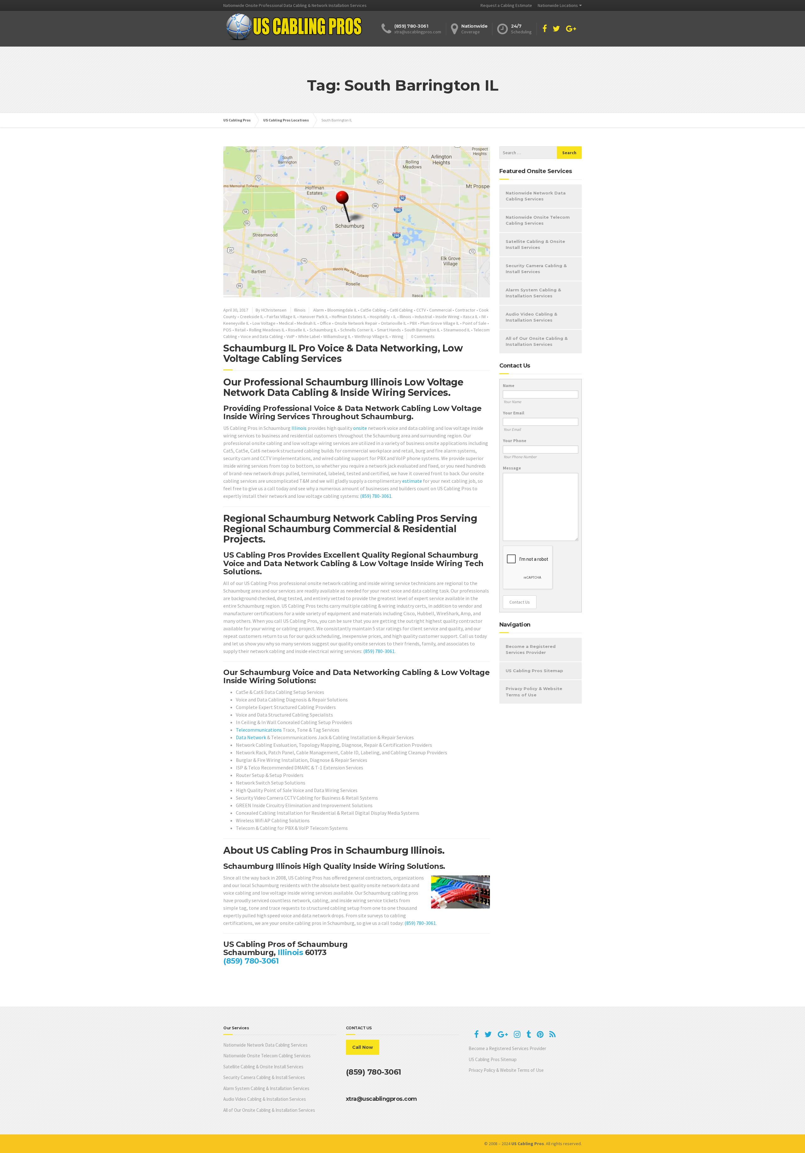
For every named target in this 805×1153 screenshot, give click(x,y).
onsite (360, 428)
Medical (286, 323)
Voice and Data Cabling (262, 336)
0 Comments (423, 336)
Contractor (465, 310)
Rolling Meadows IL (267, 330)
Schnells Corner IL (357, 330)
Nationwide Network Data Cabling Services (536, 196)
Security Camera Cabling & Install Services (536, 268)
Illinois (300, 310)
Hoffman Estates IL (349, 316)
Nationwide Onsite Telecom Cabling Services (538, 220)
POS (227, 330)
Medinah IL (306, 323)
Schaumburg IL (323, 330)
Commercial (440, 310)
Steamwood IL (456, 330)
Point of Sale (474, 323)
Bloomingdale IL (342, 310)
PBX (413, 323)
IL (394, 316)
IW (483, 316)
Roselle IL (297, 330)
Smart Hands (389, 330)
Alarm (318, 310)
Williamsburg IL (337, 336)
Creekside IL (251, 316)
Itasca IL (470, 316)
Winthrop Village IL (371, 336)
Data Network (251, 737)
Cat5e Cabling (373, 310)
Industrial (423, 316)
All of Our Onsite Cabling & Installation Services (537, 341)
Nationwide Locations (558, 5)
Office (325, 323)
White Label (309, 336)
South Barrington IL (422, 330)
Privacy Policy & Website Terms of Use (534, 691)
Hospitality (380, 316)
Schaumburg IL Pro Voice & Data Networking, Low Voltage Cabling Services (343, 353)
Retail (240, 330)
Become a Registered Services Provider (531, 649)
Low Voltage (264, 323)
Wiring (397, 336)
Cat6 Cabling (401, 310)
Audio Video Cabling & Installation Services (531, 317)
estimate (412, 481)
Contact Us (519, 602)
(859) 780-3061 (375, 496)
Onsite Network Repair (356, 323)
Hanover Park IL (314, 316)
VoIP (290, 336)
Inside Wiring (447, 316)
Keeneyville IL (236, 323)
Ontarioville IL (393, 323)
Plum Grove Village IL (439, 323)
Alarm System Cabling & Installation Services (533, 293)
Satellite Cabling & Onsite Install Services (535, 244)
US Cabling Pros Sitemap (534, 670)
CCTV (421, 310)
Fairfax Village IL (281, 316)
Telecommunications (259, 730)
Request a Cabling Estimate (506, 5)
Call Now (362, 1047)
